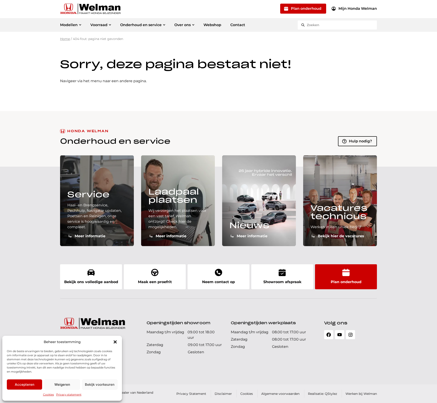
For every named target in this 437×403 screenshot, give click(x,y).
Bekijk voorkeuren (99, 384)
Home (65, 39)
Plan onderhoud (306, 8)
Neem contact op (218, 282)
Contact (237, 25)
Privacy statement (68, 394)
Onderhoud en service (141, 25)
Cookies (48, 394)
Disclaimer (223, 394)
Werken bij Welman (361, 394)
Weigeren (62, 384)
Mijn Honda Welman (357, 8)
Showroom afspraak (282, 282)
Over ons (182, 25)
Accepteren (24, 384)
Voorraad (98, 25)
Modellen (69, 25)
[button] (115, 342)
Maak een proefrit (155, 282)
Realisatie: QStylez (322, 394)
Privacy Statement (191, 394)
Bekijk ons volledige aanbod (91, 282)
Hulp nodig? (360, 141)
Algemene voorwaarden (280, 394)
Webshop (212, 25)
